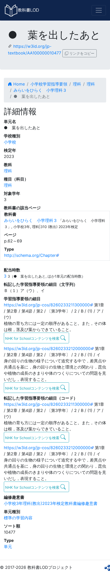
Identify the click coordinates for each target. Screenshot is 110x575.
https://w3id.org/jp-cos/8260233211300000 (47, 304)
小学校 (10, 142)
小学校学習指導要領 (48, 84)
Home (18, 84)
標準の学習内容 (18, 517)
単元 (8, 546)
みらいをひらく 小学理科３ (40, 90)
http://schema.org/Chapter (30, 255)
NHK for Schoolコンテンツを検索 (32, 338)
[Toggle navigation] (99, 10)
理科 (77, 84)
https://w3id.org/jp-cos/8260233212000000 (47, 348)
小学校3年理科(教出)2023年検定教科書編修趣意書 (50, 503)
